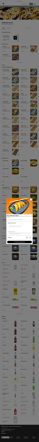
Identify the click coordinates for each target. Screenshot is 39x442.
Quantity (10, 237)
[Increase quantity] (30, 237)
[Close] (31, 200)
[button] (19, 206)
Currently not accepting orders (19, 241)
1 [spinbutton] (28, 237)
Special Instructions (12, 222)
